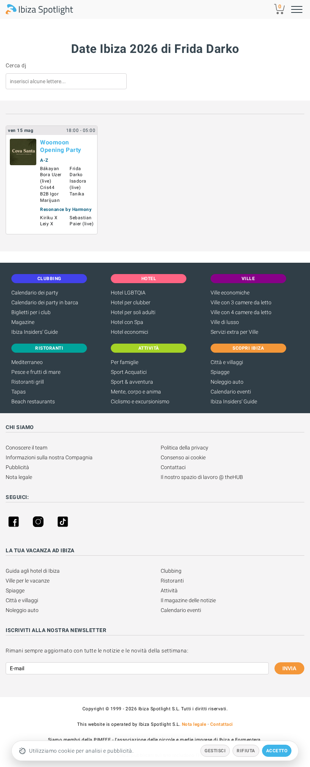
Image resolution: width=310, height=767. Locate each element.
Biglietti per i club (31, 312)
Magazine (22, 322)
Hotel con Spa (127, 322)
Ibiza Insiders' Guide (34, 332)
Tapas (18, 392)
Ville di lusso (225, 322)
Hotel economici (129, 332)
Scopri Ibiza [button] (248, 348)
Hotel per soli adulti (133, 312)
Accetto (277, 750)
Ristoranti (172, 581)
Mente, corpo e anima (136, 392)
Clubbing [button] (49, 278)
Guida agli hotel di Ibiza (33, 571)
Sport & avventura (132, 382)
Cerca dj (16, 65)
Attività (169, 590)
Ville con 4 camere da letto (241, 312)
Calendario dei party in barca (44, 302)
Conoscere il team (26, 448)
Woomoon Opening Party (60, 146)
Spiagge (220, 372)
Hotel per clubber (130, 302)
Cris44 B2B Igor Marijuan (50, 194)
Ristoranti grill (27, 382)
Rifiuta (246, 750)
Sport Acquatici (129, 372)
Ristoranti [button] (49, 348)
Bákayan (49, 168)
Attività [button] (148, 348)
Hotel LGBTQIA (128, 293)
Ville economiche (230, 293)
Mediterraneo (27, 362)
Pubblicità (17, 467)
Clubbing (171, 571)
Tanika (77, 194)
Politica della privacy (184, 448)
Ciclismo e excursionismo (140, 401)
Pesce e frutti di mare (35, 372)
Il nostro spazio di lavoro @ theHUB (202, 477)
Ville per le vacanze (28, 581)
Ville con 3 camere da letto (241, 302)
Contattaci (173, 467)
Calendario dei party (34, 293)
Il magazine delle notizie (188, 600)
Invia (289, 668)
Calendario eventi (231, 392)
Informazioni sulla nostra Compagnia (49, 457)
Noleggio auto (227, 382)
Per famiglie (124, 362)
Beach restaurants (33, 401)
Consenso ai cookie (183, 457)
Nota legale (19, 477)
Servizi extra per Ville (234, 332)
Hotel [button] (149, 278)
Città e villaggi (227, 362)
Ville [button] (248, 278)
